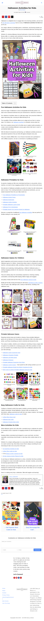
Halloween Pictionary (8, 360)
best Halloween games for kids (28, 279)
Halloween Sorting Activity (9, 364)
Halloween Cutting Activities (10, 202)
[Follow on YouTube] (21, 578)
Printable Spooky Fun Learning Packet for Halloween (16, 209)
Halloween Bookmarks (8, 199)
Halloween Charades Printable (10, 355)
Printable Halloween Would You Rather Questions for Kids (17, 367)
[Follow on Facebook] (19, 578)
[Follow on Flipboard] (16, 578)
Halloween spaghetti (18, 122)
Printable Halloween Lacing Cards (11, 204)
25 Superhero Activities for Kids (11, 448)
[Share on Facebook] (6, 17)
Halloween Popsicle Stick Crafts (11, 422)
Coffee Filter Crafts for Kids (10, 451)
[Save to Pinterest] (3, 17)
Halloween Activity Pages (9, 197)
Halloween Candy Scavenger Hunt (11, 352)
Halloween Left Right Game (10, 357)
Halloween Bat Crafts (8, 419)
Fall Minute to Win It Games (35, 282)
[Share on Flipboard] (9, 17)
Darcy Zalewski (22, 9)
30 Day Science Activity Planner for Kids (13, 456)
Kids (2, 494)
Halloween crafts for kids (15, 414)
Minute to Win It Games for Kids (14, 453)
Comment (37, 550)
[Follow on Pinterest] (14, 578)
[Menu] (2, 2)
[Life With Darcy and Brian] (22, 2)
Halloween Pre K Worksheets (10, 207)
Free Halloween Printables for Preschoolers (14, 194)
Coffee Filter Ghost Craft (9, 417)
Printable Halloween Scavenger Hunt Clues (14, 362)
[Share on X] (12, 17)
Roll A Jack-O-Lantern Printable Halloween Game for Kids (17, 369)
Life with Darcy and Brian (8, 22)
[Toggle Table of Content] (14, 103)
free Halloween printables (25, 212)
